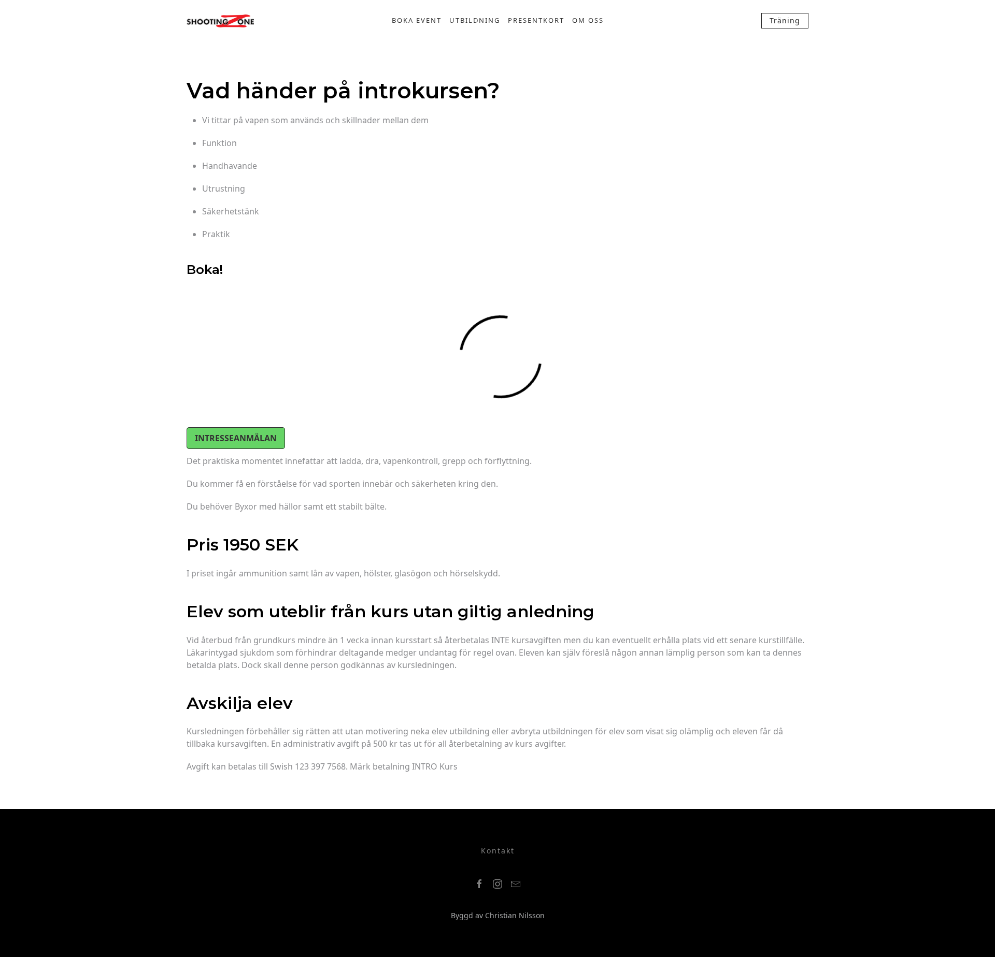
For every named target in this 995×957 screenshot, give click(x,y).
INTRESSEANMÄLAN (236, 438)
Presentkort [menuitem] (536, 20)
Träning (785, 20)
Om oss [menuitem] (588, 20)
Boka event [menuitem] (417, 20)
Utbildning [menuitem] (474, 20)
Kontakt (498, 851)
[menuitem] (220, 20)
